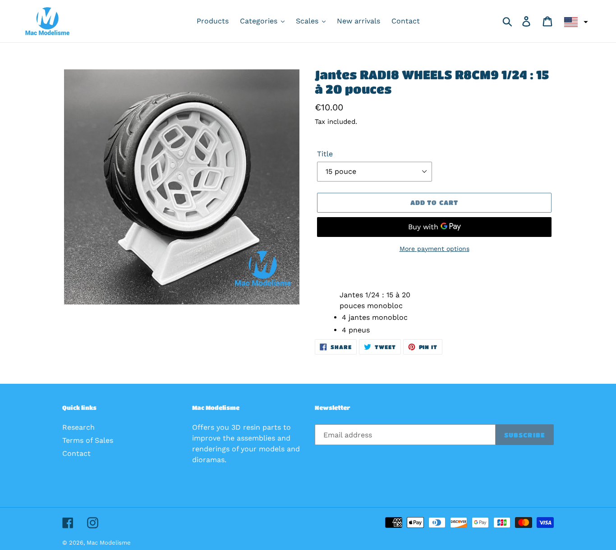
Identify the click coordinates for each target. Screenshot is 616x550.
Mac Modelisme (109, 542)
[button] (575, 22)
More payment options (434, 248)
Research (78, 427)
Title (325, 154)
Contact (76, 453)
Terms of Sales (87, 440)
